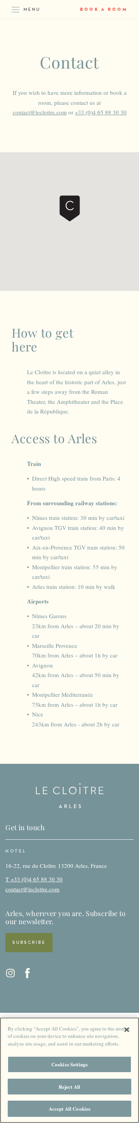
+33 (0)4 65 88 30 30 (101, 112)
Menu (32, 9)
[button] (69, 208)
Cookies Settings (69, 1064)
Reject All (69, 1086)
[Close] (126, 1029)
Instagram (10, 973)
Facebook (27, 973)
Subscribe (29, 942)
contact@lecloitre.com (40, 112)
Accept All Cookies (69, 1108)
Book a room (103, 9)
